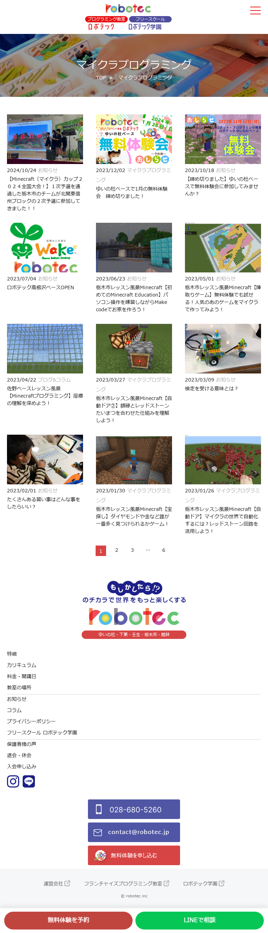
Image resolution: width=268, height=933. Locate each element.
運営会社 (53, 884)
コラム (14, 710)
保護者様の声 (21, 744)
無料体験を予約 (68, 920)
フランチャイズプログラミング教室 (123, 884)
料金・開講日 (21, 676)
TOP (101, 77)
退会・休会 (19, 755)
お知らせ (17, 699)
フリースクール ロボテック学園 (42, 732)
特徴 (12, 654)
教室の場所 (19, 687)
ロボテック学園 (200, 884)
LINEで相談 (200, 920)
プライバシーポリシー (31, 721)
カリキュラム (21, 665)
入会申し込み (21, 766)
